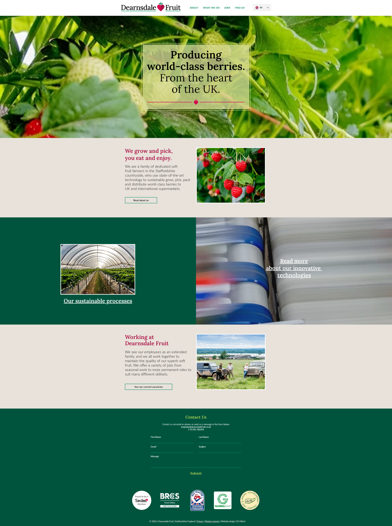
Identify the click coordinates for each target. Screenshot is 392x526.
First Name (156, 437)
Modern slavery (212, 521)
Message (155, 456)
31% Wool (240, 521)
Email (153, 447)
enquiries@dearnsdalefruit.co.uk (196, 427)
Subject (202, 447)
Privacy (200, 521)
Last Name (204, 437)
